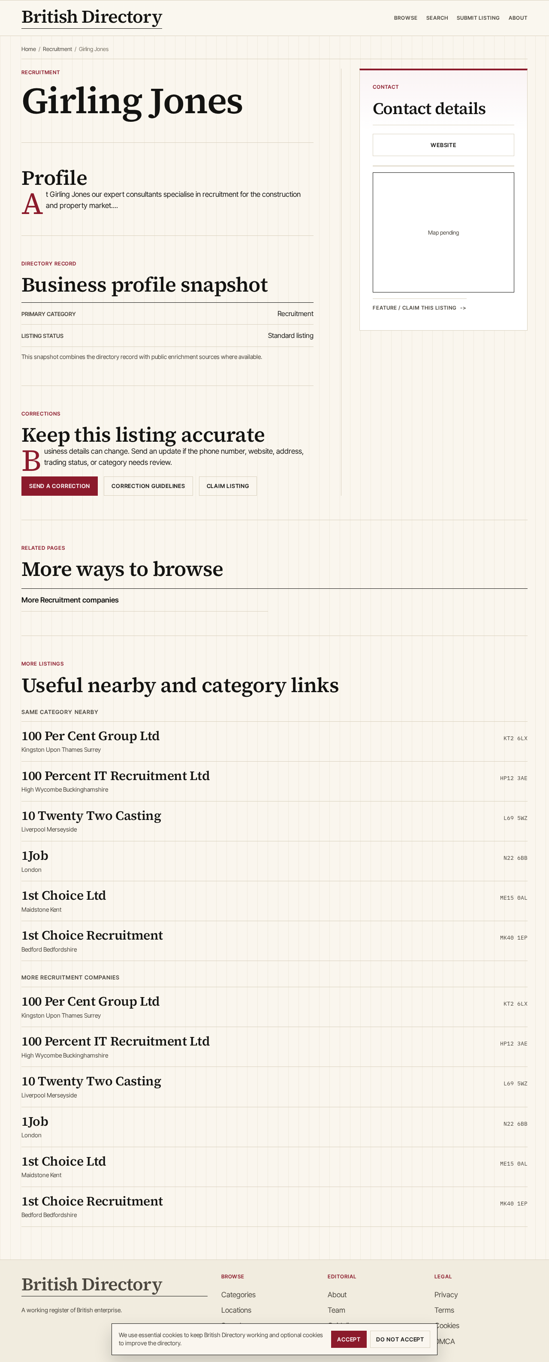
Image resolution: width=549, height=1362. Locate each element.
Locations (236, 1310)
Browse (406, 18)
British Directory (91, 18)
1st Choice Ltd (63, 895)
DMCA (444, 1341)
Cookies (446, 1325)
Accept (349, 1339)
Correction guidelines (148, 485)
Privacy (446, 1294)
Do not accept (400, 1339)
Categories (238, 1294)
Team (336, 1310)
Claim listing (228, 485)
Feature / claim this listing (415, 307)
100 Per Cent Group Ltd (90, 735)
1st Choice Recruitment (92, 935)
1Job (34, 855)
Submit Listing (478, 18)
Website (443, 145)
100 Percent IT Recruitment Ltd (115, 775)
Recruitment (57, 48)
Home (28, 48)
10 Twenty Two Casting (91, 815)
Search (437, 18)
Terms (444, 1310)
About (518, 18)
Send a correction (59, 485)
